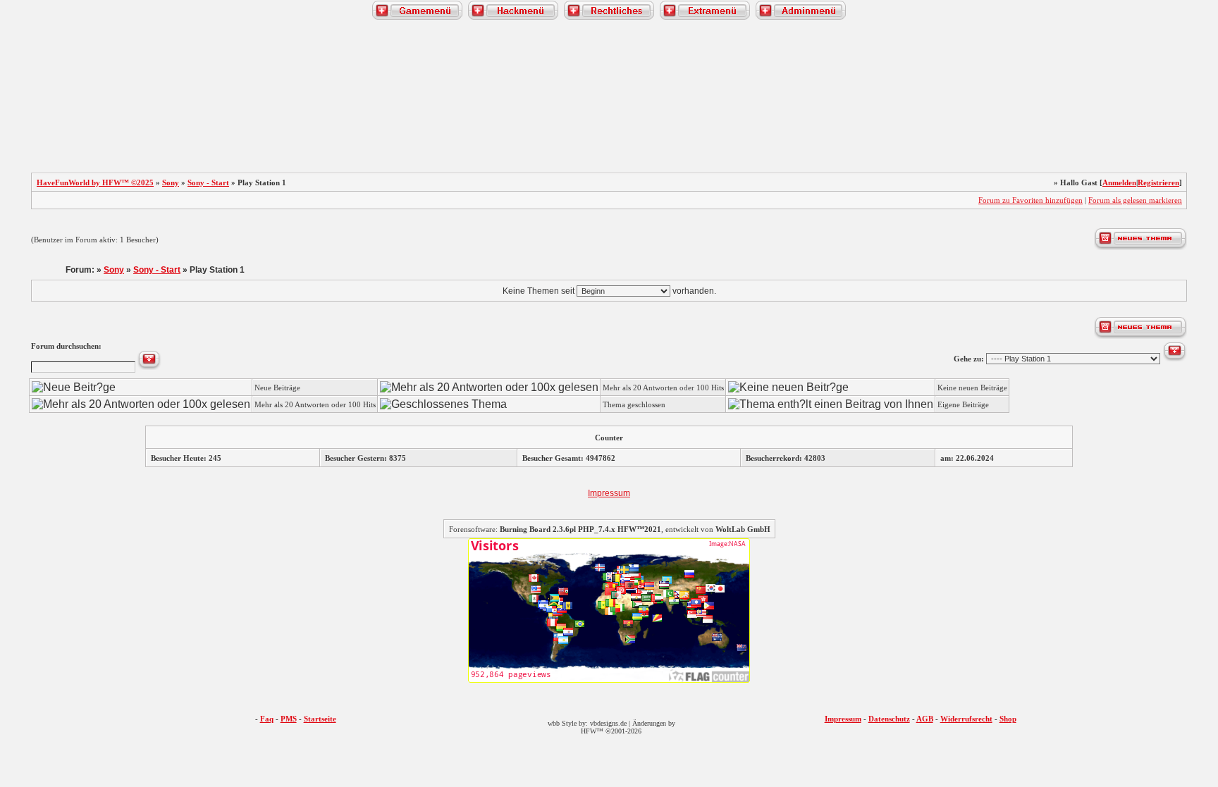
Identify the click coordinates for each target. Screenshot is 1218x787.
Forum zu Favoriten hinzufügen (1030, 200)
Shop (1007, 718)
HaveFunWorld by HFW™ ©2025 (95, 182)
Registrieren (1158, 182)
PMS (289, 718)
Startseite (320, 718)
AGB (924, 718)
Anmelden (1119, 182)
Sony (170, 182)
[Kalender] (151, 113)
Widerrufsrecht (966, 718)
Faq (266, 718)
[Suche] (1067, 113)
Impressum (609, 493)
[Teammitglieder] (1126, 113)
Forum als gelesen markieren (1135, 200)
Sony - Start (208, 182)
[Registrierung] (30, 113)
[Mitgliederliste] (1187, 113)
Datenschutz (889, 718)
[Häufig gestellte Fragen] (91, 113)
